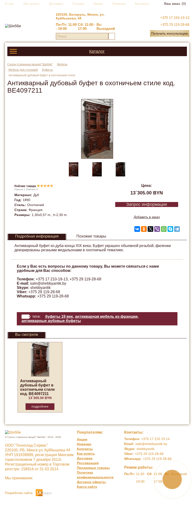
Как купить (31, 3)
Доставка (56, 3)
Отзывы (78, 3)
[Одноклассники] (144, 229)
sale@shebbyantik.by (48, 283)
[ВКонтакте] (137, 229)
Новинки (118, 3)
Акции (98, 3)
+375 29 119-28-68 (174, 24)
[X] (150, 229)
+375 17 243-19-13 (174, 18)
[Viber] (157, 229)
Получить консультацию (169, 33)
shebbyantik (40, 288)
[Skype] (170, 229)
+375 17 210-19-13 (52, 279)
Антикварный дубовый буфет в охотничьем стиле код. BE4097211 (37, 387)
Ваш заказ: (175, 3)
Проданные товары (93, 468)
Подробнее (39, 406)
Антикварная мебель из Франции (106, 316)
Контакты (142, 3)
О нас (9, 3)
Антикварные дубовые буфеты (51, 321)
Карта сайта (87, 487)
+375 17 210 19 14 (155, 439)
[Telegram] (177, 229)
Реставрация (88, 463)
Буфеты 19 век (59, 316)
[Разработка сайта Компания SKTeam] (43, 492)
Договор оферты (91, 482)
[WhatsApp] (164, 229)
